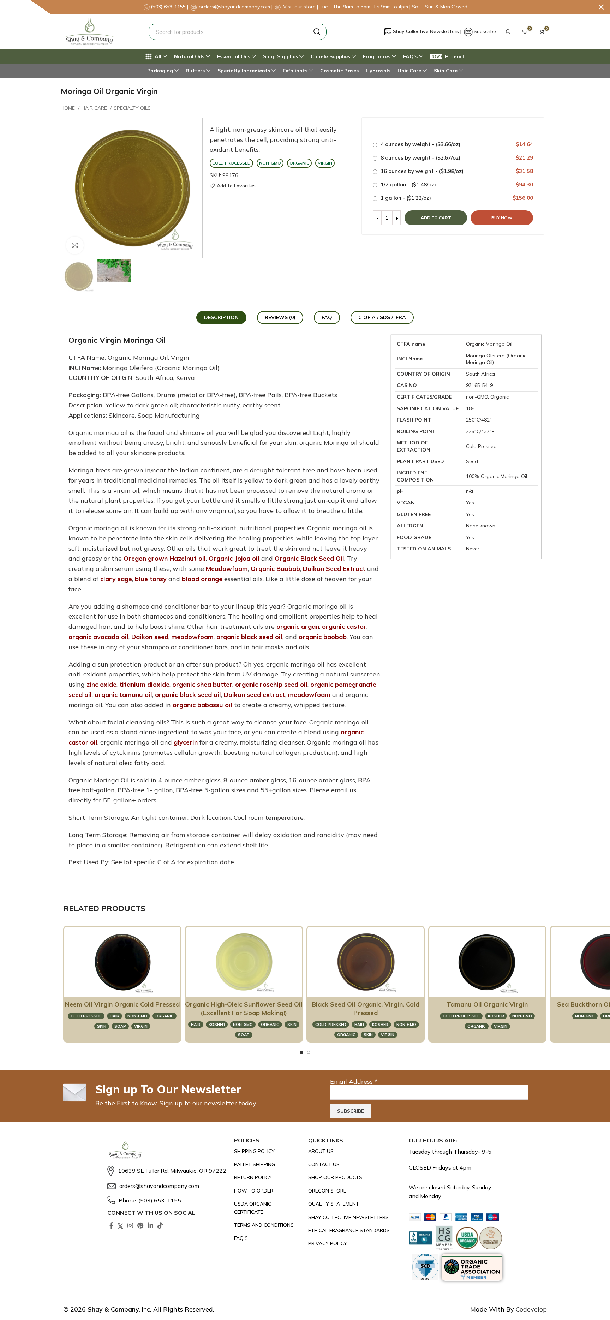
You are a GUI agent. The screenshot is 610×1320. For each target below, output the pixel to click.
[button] (508, 32)
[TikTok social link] (160, 1225)
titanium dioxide (144, 684)
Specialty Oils (132, 108)
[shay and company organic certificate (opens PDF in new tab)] (267, 1208)
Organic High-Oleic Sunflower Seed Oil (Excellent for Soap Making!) (244, 1008)
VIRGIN (141, 1026)
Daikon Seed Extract (334, 569)
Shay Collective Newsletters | (428, 31)
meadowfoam (192, 637)
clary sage (116, 579)
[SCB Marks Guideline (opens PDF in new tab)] (425, 1267)
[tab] (221, 317)
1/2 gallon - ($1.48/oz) (456, 184)
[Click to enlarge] (75, 245)
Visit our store (300, 7)
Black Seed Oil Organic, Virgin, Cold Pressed (365, 1008)
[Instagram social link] (130, 1225)
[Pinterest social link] (140, 1225)
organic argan (297, 626)
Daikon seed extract (254, 695)
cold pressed (86, 1016)
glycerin (186, 742)
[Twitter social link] (120, 1225)
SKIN (101, 1026)
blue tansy (151, 579)
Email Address (354, 1081)
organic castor (344, 626)
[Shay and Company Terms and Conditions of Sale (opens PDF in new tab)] (267, 1225)
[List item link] (167, 1171)
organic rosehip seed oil (271, 684)
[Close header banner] (601, 7)
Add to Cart (118, 988)
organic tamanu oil (123, 695)
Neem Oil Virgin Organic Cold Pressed (122, 1004)
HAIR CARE (95, 108)
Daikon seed (149, 637)
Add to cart (436, 217)
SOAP (120, 1026)
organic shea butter (202, 684)
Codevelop (531, 1309)
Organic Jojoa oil (234, 558)
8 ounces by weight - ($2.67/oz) (456, 157)
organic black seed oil (249, 637)
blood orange (202, 579)
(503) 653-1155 (169, 7)
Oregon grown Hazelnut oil (165, 558)
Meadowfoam (227, 569)
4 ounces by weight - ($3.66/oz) (456, 144)
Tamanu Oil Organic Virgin (487, 1004)
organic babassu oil (202, 705)
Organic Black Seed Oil (309, 558)
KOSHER (217, 1024)
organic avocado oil (98, 637)
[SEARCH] (317, 32)
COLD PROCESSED (461, 1016)
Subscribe (485, 31)
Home (68, 108)
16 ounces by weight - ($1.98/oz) (456, 171)
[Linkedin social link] (150, 1225)
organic (164, 1016)
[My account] (508, 32)
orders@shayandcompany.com (234, 7)
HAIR (114, 1016)
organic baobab (323, 637)
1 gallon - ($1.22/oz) (456, 198)
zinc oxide (101, 684)
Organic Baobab (275, 569)
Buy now (501, 217)
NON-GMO (137, 1016)
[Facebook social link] (111, 1225)
